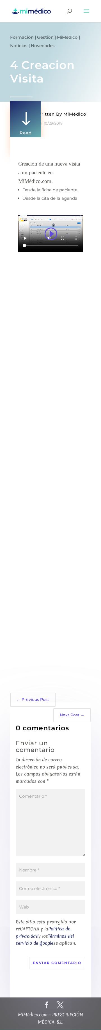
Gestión (45, 37)
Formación (22, 37)
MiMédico (67, 37)
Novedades (43, 45)
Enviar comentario (57, 963)
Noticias (18, 45)
